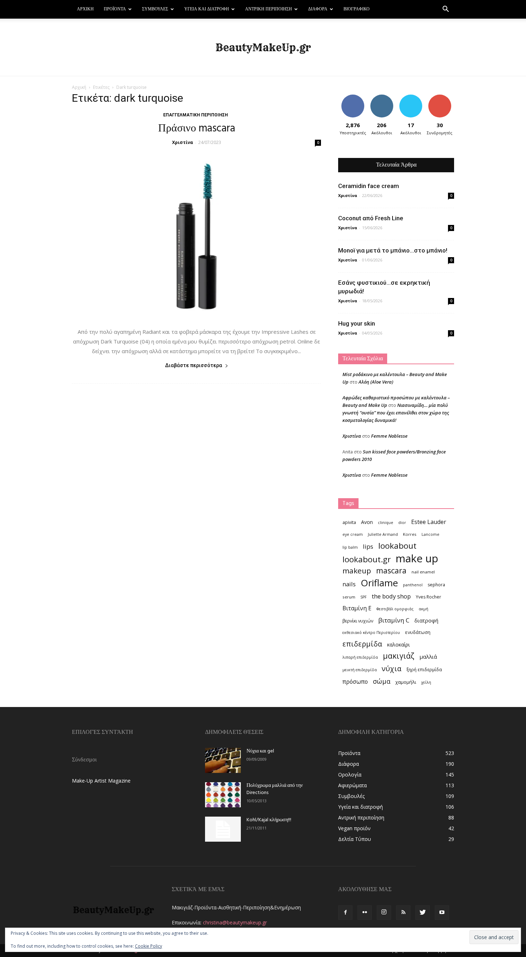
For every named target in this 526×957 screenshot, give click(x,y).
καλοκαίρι (398, 644)
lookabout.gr (366, 559)
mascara (391, 570)
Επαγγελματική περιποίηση (195, 114)
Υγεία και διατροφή (206, 9)
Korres (410, 534)
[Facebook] (345, 912)
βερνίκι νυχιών (357, 621)
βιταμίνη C (393, 620)
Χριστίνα (182, 142)
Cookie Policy (148, 946)
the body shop (391, 596)
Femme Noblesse (389, 436)
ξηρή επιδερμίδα (424, 670)
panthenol (413, 584)
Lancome (430, 534)
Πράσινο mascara (196, 128)
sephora (436, 585)
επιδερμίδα (362, 644)
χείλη (426, 682)
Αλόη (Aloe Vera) (376, 382)
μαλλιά (428, 656)
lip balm (350, 547)
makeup (356, 570)
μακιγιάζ (398, 655)
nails (349, 584)
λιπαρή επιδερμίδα (360, 657)
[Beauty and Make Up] (263, 48)
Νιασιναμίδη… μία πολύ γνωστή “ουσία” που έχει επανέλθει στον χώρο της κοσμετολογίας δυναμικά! (395, 412)
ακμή (423, 608)
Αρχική (85, 9)
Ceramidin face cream (368, 185)
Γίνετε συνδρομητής (442, 100)
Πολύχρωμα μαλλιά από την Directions (275, 789)
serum (348, 597)
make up (417, 558)
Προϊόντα (115, 9)
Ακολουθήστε (382, 97)
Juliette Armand (383, 534)
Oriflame (379, 583)
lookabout (397, 545)
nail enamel (423, 571)
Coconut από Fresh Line (370, 218)
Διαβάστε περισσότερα (193, 365)
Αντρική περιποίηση (268, 9)
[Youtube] (442, 912)
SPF (363, 597)
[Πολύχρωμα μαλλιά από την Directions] (223, 794)
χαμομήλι (405, 682)
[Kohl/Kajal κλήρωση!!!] (223, 829)
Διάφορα (317, 9)
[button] (445, 9)
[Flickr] (364, 912)
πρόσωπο (355, 682)
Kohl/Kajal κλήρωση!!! (269, 820)
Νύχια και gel (260, 751)
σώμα (381, 681)
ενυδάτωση (417, 632)
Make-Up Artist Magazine (101, 780)
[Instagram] (384, 912)
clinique (385, 522)
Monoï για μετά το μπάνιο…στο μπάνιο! (392, 250)
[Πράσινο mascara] (196, 237)
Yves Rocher (428, 597)
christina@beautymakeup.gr (235, 922)
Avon (367, 522)
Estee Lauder (428, 522)
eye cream (352, 534)
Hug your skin (356, 323)
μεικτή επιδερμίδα (359, 669)
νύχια (391, 668)
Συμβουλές (155, 9)
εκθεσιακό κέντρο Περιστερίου (371, 632)
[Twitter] (422, 912)
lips (368, 546)
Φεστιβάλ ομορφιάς (395, 608)
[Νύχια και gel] (223, 760)
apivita (349, 522)
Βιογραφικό (357, 9)
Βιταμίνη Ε (356, 608)
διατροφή (426, 620)
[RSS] (403, 912)
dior (402, 522)
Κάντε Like (352, 97)
